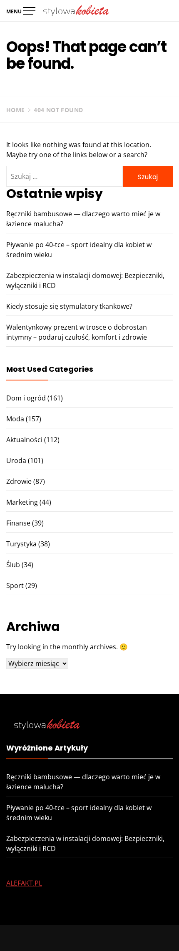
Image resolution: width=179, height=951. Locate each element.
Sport (15, 585)
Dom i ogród (26, 398)
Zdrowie (19, 481)
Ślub (13, 564)
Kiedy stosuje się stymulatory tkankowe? (69, 306)
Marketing (22, 502)
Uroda (16, 460)
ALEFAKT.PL (24, 883)
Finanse (18, 523)
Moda (15, 418)
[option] (89, 934)
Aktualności (24, 439)
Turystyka (21, 543)
